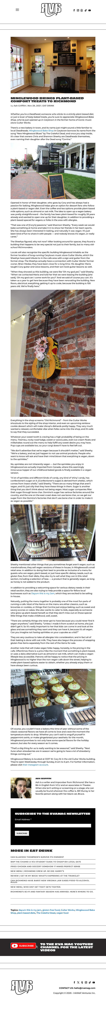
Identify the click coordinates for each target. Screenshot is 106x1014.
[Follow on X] (78, 982)
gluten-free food (51, 910)
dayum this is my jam (30, 910)
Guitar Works (68, 910)
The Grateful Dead (45, 913)
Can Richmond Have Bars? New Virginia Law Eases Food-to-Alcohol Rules (50, 881)
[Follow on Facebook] (74, 10)
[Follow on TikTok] (85, 10)
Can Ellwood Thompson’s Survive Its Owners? (37, 857)
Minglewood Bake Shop (41, 130)
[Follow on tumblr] (82, 982)
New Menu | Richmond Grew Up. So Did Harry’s (37, 871)
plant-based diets (26, 913)
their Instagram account (35, 764)
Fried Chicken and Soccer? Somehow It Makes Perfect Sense (45, 866)
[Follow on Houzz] (82, 10)
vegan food (62, 913)
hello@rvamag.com (84, 988)
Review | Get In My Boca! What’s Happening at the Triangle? (45, 876)
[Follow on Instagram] (78, 10)
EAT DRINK (48, 105)
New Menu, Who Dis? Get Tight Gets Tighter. (36, 887)
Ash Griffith (20, 105)
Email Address (23, 819)
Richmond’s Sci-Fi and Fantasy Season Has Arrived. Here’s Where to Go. (52, 892)
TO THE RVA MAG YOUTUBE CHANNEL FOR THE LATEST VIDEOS (66, 947)
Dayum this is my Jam (43, 593)
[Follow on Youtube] (89, 10)
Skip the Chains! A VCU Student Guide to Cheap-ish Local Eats (46, 862)
